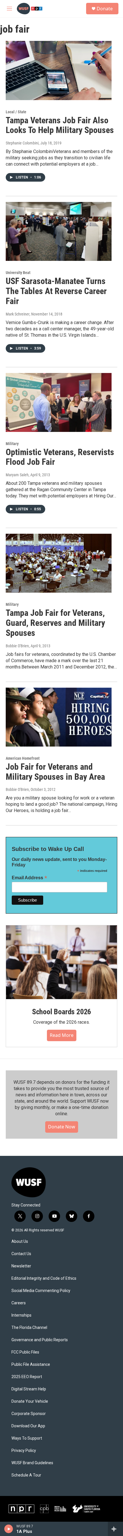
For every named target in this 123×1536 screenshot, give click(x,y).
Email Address (29, 877)
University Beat (18, 272)
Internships (21, 1315)
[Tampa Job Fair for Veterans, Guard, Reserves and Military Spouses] (59, 563)
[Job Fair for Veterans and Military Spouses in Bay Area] (59, 717)
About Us (19, 1241)
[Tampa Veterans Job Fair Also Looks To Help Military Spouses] (59, 70)
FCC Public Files (25, 1352)
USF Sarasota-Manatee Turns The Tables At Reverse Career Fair (56, 291)
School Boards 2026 (61, 1011)
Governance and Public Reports (39, 1340)
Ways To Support (26, 1438)
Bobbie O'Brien (17, 646)
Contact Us (21, 1254)
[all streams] (115, 1529)
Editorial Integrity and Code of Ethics (43, 1278)
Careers (18, 1303)
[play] (8, 1529)
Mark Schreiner (17, 314)
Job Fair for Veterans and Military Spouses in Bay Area (55, 772)
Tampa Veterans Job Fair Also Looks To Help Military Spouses (60, 125)
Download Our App (28, 1426)
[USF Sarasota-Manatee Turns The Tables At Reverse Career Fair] (59, 231)
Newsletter (21, 1266)
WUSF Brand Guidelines (32, 1463)
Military (12, 443)
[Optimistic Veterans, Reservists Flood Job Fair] (59, 402)
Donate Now (61, 1127)
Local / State (16, 112)
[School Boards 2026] (61, 962)
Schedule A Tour (26, 1475)
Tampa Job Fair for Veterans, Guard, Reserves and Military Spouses (55, 623)
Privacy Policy (23, 1450)
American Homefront (22, 758)
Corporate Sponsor (28, 1414)
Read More (62, 1035)
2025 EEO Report (26, 1377)
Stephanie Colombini (22, 143)
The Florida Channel (29, 1327)
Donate (105, 8)
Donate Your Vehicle (29, 1401)
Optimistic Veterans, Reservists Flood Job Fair (60, 457)
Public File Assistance (30, 1364)
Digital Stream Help (28, 1389)
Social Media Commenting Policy (40, 1291)
